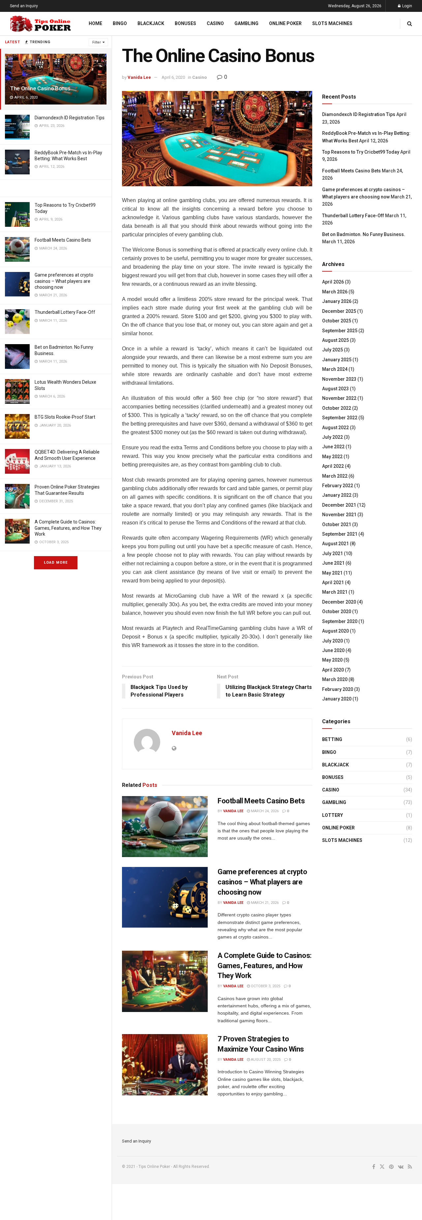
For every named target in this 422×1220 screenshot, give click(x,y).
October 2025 (336, 320)
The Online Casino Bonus (40, 88)
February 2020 (337, 689)
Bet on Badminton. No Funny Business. (363, 234)
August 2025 (335, 340)
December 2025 (339, 311)
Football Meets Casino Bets (63, 240)
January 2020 (336, 698)
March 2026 (334, 291)
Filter (96, 42)
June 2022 (333, 446)
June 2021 (333, 563)
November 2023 (339, 379)
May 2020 (332, 660)
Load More (56, 562)
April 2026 (333, 281)
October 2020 (336, 611)
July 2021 (332, 553)
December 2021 (339, 505)
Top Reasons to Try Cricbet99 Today (360, 152)
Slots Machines (332, 23)
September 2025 (339, 330)
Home (95, 23)
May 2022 (332, 456)
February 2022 (337, 485)
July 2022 (332, 437)
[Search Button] (409, 23)
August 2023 (335, 388)
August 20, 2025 (265, 1059)
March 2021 (334, 592)
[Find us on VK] (401, 1167)
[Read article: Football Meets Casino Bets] (165, 826)
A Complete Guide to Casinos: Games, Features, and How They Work (68, 527)
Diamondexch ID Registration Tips (70, 117)
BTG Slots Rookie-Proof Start (65, 417)
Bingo (120, 23)
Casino (215, 23)
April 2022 (333, 466)
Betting (332, 739)
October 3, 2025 (265, 986)
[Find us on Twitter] (382, 1167)
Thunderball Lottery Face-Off (65, 312)
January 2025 (336, 359)
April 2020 (333, 669)
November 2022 (339, 398)
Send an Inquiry (24, 6)
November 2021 (339, 514)
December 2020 (339, 602)
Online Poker (285, 23)
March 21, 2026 (264, 903)
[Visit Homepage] (41, 23)
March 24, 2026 (264, 811)
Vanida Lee (139, 77)
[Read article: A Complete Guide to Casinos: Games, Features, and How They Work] (165, 981)
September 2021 (339, 534)
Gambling (246, 23)
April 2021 (333, 582)
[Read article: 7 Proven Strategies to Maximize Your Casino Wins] (165, 1064)
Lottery (332, 815)
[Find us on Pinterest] (391, 1167)
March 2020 (334, 679)
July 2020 (332, 640)
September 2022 (339, 417)
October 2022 (336, 408)
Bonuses (185, 23)
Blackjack (150, 23)
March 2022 (334, 476)
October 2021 (336, 524)
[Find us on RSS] (410, 1167)
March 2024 (334, 369)
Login (406, 6)
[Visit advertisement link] (55, 188)
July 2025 (332, 349)
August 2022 (335, 427)
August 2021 (335, 543)
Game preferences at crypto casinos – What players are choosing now (64, 280)
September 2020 (339, 621)
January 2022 (336, 495)
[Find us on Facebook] (373, 1167)
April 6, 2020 (173, 77)
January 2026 (336, 301)
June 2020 (333, 650)
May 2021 (332, 573)
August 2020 (335, 631)
